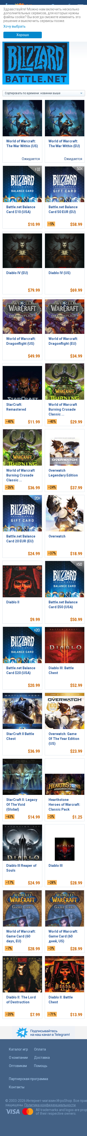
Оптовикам (18, 1066)
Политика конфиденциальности (50, 1105)
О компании (18, 1057)
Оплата (40, 1049)
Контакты (16, 1087)
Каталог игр (18, 1049)
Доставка (42, 1057)
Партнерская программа (28, 1079)
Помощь (40, 1066)
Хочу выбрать (14, 26)
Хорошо (22, 35)
